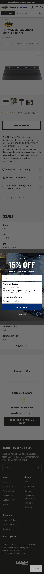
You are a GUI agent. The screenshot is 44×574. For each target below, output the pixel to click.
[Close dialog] (41, 256)
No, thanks (22, 314)
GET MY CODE (22, 307)
